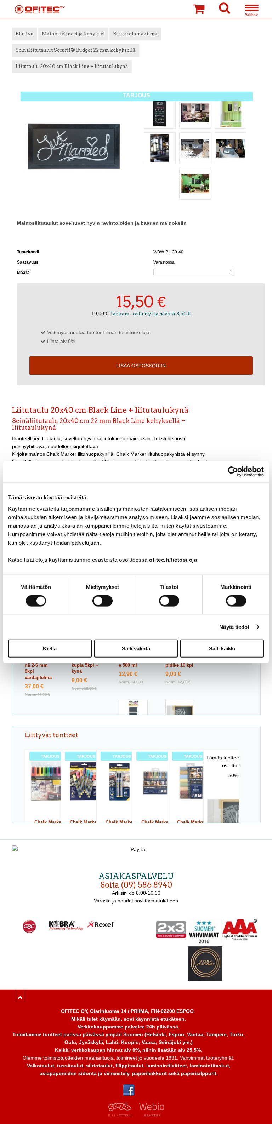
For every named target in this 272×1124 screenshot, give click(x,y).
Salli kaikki (222, 648)
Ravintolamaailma (135, 33)
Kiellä (50, 648)
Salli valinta (136, 648)
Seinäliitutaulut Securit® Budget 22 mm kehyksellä (76, 50)
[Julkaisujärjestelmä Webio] (150, 1114)
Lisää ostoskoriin (141, 365)
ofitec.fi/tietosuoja (173, 559)
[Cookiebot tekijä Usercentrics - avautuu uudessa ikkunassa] (233, 471)
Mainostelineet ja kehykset (73, 33)
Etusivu (25, 33)
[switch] (102, 601)
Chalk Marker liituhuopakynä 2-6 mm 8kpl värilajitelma (39, 665)
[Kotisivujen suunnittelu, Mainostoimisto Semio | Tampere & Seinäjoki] (122, 1114)
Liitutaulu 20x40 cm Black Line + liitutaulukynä (72, 66)
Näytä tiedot (234, 627)
